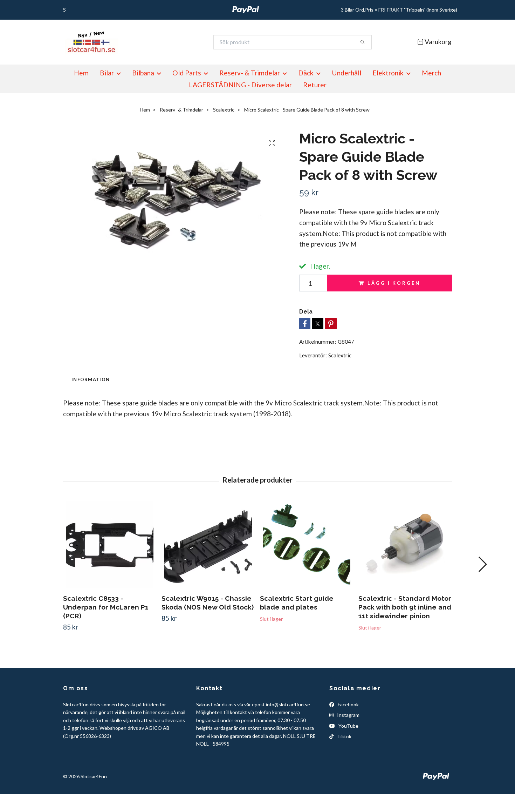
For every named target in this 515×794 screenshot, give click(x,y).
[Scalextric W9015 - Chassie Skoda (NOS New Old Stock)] (208, 544)
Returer (315, 85)
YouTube (347, 726)
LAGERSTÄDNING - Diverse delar (240, 85)
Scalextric (223, 110)
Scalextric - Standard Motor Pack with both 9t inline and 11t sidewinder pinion (404, 607)
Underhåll (346, 73)
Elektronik (388, 73)
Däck (306, 73)
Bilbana (143, 73)
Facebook (348, 704)
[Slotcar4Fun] (160, 42)
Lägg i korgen (394, 283)
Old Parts (186, 73)
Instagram (347, 715)
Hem (81, 73)
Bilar (107, 73)
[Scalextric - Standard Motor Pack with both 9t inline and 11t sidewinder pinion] (405, 544)
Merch (431, 73)
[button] (482, 564)
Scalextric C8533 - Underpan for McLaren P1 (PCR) (106, 607)
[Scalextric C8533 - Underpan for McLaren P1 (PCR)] (109, 544)
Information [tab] (90, 379)
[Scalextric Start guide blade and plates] (306, 544)
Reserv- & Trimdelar (249, 73)
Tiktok (343, 736)
